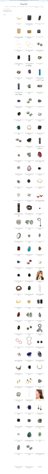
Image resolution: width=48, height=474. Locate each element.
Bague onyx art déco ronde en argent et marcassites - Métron (19, 275)
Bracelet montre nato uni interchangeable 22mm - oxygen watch (40, 140)
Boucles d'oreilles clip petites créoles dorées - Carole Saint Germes (19, 381)
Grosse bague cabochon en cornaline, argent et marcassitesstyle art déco (40, 155)
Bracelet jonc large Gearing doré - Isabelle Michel (19, 301)
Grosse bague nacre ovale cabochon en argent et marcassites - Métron (19, 235)
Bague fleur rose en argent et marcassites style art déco (19, 168)
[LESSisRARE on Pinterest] (2, 1)
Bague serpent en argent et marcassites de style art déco (40, 315)
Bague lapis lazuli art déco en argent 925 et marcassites (19, 262)
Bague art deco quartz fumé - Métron (40, 101)
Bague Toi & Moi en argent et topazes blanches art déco (29, 194)
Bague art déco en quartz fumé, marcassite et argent (29, 72)
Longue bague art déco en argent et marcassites (19, 447)
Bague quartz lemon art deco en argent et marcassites (40, 381)
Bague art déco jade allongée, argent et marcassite (29, 315)
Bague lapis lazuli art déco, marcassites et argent (29, 407)
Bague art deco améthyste (19, 140)
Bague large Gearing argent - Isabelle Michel (19, 194)
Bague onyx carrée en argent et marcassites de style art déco (19, 420)
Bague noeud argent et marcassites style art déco (19, 181)
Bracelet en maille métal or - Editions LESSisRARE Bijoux (29, 31)
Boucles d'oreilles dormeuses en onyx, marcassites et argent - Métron (40, 341)
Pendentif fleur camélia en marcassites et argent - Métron (19, 155)
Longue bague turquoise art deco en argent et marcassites (29, 248)
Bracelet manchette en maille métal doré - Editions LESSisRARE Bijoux (19, 31)
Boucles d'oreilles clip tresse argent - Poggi (29, 328)
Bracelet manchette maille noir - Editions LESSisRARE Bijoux (29, 18)
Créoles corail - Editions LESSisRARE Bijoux (19, 341)
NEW (10, 6)
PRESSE (32, 6)
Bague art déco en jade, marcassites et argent (40, 434)
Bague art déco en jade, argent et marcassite (29, 86)
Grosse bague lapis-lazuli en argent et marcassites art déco (29, 354)
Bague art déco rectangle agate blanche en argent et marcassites (19, 354)
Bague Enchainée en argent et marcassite (19, 72)
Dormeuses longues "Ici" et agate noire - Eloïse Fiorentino (40, 275)
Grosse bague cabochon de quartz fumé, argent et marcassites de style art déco (40, 420)
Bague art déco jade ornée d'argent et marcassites (29, 155)
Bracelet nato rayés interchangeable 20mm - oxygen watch (29, 57)
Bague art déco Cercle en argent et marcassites (19, 434)
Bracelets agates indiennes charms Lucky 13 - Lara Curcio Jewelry (29, 208)
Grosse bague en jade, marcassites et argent (29, 222)
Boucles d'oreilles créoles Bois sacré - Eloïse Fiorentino (19, 44)
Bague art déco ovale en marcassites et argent (40, 235)
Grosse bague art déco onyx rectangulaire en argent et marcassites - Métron (19, 57)
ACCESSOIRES (22, 6)
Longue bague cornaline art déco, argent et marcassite (19, 315)
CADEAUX (26, 6)
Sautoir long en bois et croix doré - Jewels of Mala (40, 222)
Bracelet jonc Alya (19, 18)
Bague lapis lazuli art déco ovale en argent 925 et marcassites (19, 101)
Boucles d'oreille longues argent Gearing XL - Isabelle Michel (40, 288)
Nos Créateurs (7, 6)
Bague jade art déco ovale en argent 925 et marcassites (29, 101)
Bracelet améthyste (40, 461)
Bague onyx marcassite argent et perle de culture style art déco (19, 328)
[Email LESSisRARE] (4, 1)
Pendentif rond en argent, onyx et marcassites (40, 208)
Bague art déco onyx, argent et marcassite (29, 367)
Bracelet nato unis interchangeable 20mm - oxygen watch (40, 72)
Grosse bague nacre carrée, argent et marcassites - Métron (19, 394)
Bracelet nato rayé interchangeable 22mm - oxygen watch (19, 86)
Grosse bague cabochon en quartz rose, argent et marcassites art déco (29, 168)
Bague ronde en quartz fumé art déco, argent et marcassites (19, 114)
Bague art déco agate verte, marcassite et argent (19, 127)
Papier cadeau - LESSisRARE (40, 31)
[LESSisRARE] (24, 4)
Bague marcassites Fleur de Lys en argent (29, 235)
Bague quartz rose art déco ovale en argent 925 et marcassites (29, 461)
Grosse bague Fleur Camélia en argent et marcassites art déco (19, 222)
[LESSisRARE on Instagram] (3, 1)
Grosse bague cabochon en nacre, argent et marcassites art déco (19, 367)
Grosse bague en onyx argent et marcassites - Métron (29, 140)
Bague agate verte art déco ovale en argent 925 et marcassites (19, 461)
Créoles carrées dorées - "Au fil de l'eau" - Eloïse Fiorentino (29, 44)
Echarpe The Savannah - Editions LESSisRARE (40, 328)
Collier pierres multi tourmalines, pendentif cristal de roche (29, 394)
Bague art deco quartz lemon (40, 57)
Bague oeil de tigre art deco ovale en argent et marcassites (40, 248)
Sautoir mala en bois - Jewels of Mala (29, 341)
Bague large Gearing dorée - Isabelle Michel (29, 301)
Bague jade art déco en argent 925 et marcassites (29, 114)
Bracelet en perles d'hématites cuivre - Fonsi (19, 288)
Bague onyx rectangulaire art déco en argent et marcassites (40, 301)
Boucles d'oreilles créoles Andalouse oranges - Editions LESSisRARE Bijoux (40, 194)
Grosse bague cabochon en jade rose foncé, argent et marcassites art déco (40, 447)
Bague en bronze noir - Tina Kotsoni (40, 18)
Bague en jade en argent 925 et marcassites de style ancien (40, 44)
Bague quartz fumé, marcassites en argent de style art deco (29, 420)
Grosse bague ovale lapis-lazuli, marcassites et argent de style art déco (40, 354)
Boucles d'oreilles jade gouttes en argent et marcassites (40, 407)
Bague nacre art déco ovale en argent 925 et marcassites (40, 114)
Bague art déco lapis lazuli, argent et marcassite (19, 407)
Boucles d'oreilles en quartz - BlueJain (40, 394)
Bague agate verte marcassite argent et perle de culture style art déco (29, 288)
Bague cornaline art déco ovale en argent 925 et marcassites (29, 262)
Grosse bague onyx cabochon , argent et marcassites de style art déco (29, 275)
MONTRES (18, 6)
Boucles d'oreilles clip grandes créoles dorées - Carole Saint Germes (29, 381)
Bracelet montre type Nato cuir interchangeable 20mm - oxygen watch (19, 208)
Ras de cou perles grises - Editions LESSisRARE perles (40, 367)
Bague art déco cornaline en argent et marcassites (19, 248)
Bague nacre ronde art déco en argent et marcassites (40, 262)
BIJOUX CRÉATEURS (14, 6)
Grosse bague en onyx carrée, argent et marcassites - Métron (40, 127)
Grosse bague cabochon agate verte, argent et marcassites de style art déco (29, 434)
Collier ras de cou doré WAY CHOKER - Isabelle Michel (40, 181)
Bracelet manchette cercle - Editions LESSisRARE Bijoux (29, 127)
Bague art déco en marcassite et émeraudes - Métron (40, 86)
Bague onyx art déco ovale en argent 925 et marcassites (40, 168)
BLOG (34, 6)
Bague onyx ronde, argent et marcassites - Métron (29, 181)
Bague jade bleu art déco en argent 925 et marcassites (29, 447)
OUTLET (30, 6)
